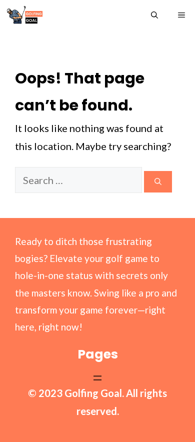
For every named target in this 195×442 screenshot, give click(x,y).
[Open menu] (98, 378)
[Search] (158, 181)
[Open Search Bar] (154, 15)
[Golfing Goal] (24, 15)
